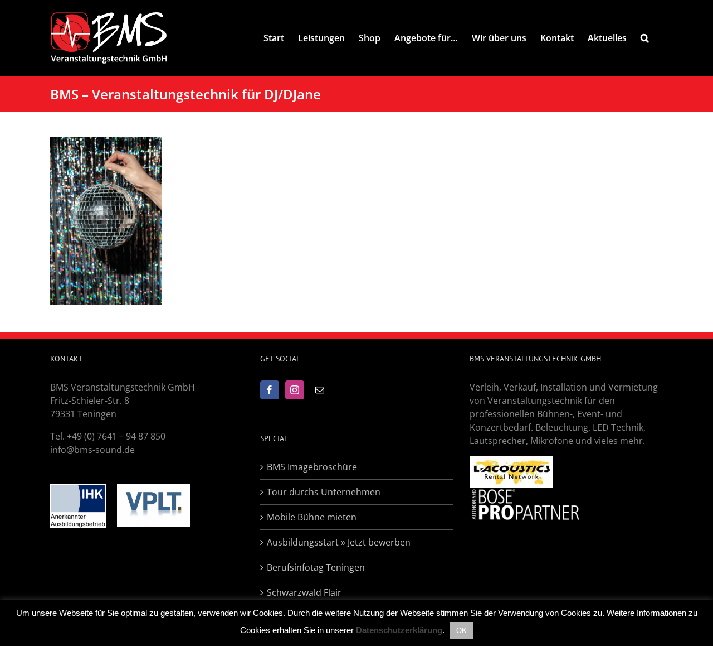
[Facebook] (269, 389)
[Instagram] (294, 389)
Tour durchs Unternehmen (323, 492)
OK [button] (461, 630)
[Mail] (319, 389)
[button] (645, 38)
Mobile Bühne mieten (311, 517)
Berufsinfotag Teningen (316, 567)
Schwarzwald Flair (304, 592)
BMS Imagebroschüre (312, 467)
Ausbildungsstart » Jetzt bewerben (339, 542)
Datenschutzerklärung (399, 630)
